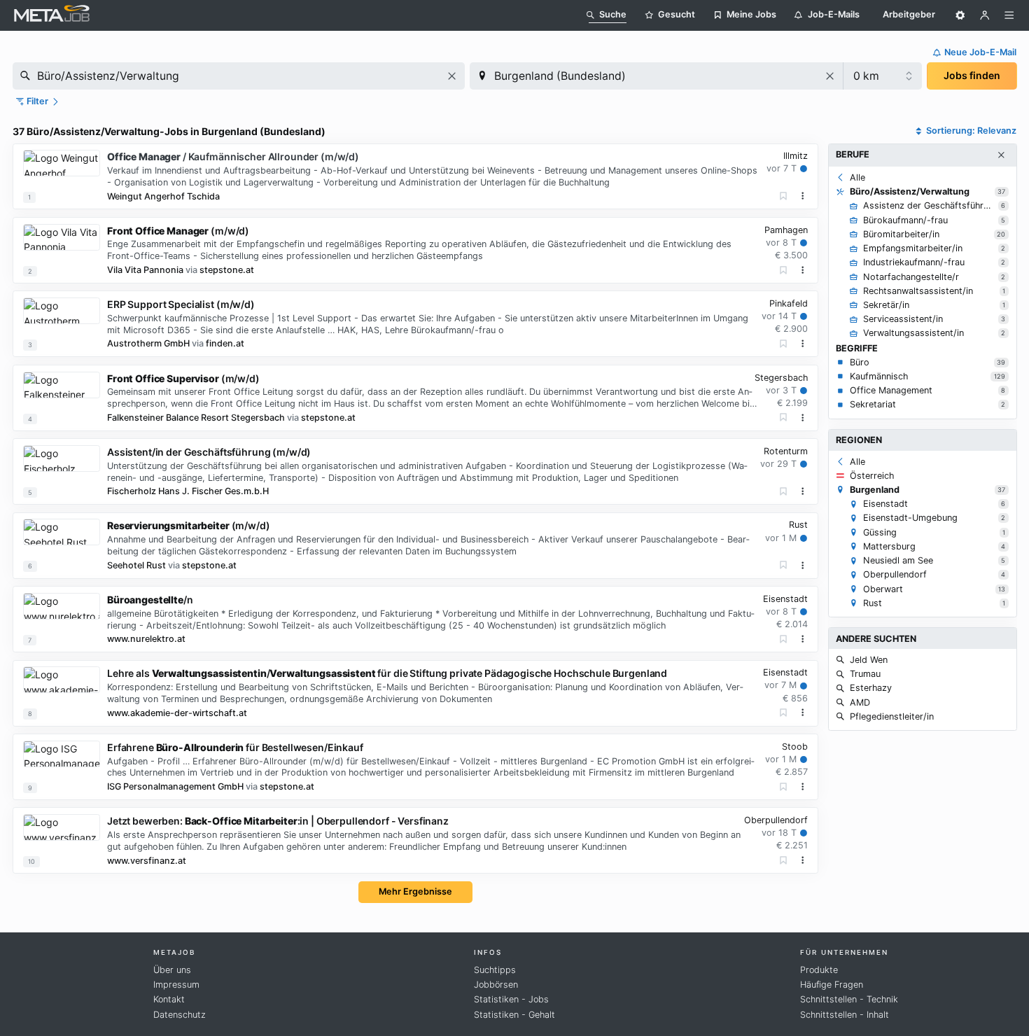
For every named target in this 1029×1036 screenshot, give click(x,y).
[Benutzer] (985, 15)
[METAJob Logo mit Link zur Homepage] (52, 15)
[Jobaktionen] (803, 196)
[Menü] (1009, 15)
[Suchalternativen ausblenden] (1001, 155)
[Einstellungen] (960, 15)
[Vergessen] (783, 196)
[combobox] (239, 76)
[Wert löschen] (452, 76)
